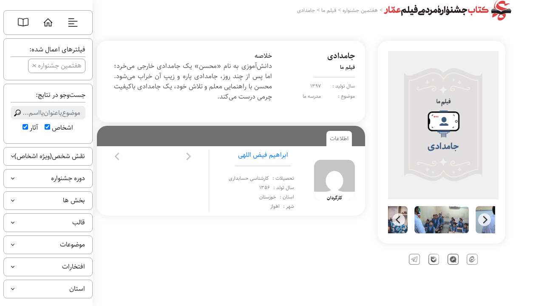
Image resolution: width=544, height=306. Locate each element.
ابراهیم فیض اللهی (263, 155)
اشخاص (62, 128)
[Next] (484, 219)
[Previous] (398, 219)
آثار (34, 128)
